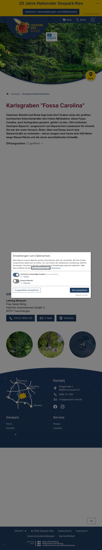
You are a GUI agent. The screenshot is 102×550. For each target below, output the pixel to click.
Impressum (55, 268)
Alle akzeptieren (79, 290)
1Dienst (24, 276)
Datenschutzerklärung (41, 268)
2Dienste (25, 283)
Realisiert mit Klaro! (82, 295)
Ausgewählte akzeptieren (27, 290)
